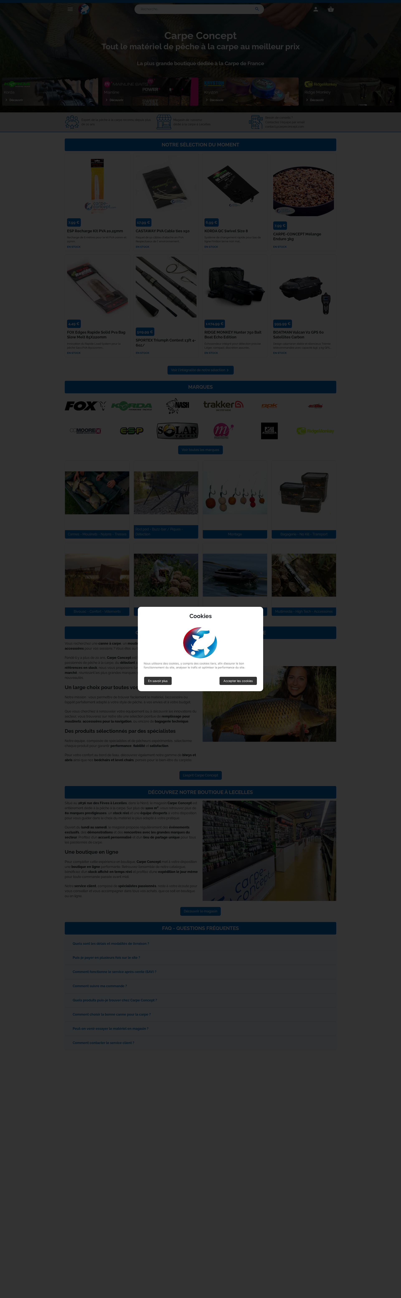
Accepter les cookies (238, 681)
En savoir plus (158, 681)
